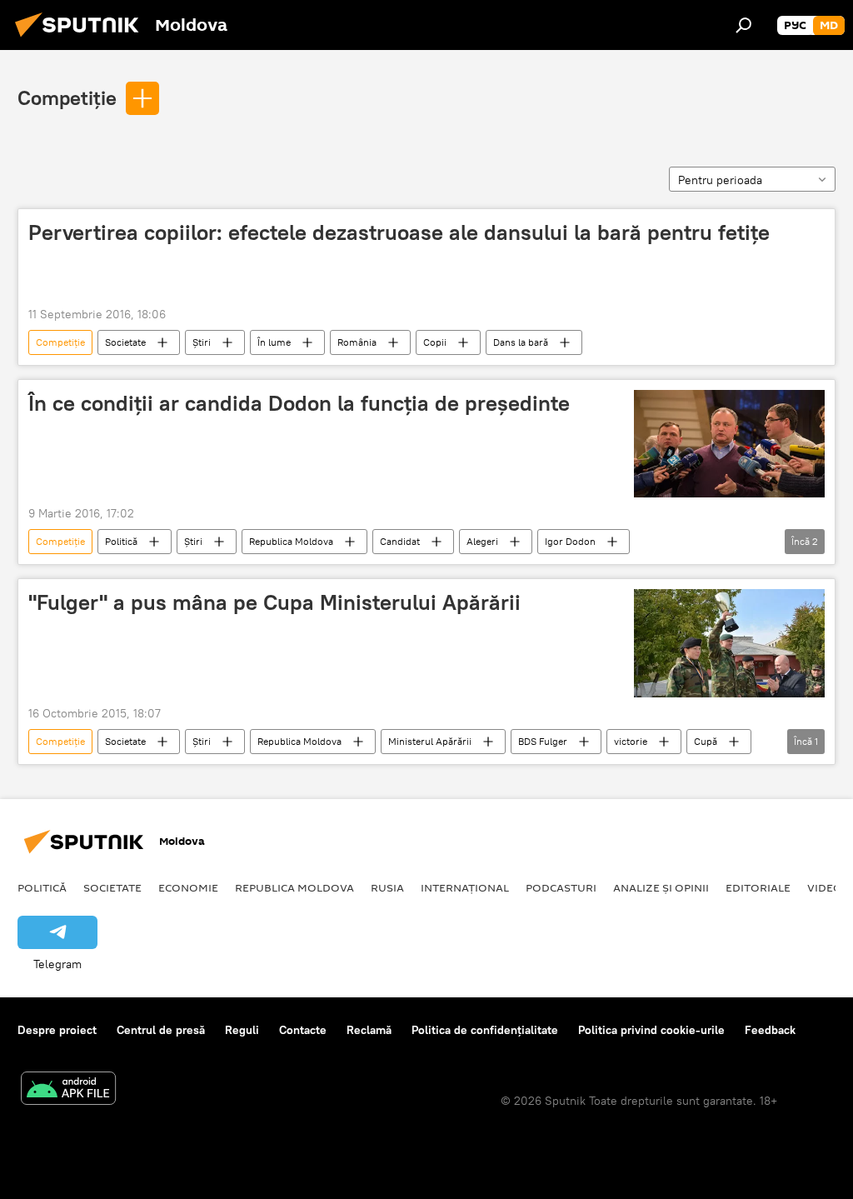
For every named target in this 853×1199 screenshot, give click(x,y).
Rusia (387, 887)
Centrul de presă (161, 1029)
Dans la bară (520, 342)
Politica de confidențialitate (485, 1029)
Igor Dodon (570, 541)
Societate (125, 342)
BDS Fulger (542, 741)
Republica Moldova (291, 541)
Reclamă (369, 1029)
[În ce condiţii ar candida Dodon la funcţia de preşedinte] (729, 443)
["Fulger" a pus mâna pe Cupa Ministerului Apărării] (729, 643)
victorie (630, 741)
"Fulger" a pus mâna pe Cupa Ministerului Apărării (274, 602)
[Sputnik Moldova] (81, 39)
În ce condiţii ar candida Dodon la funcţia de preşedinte (299, 403)
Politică (121, 541)
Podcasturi (561, 887)
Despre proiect (57, 1029)
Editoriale (758, 887)
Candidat (400, 541)
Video (824, 887)
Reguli (242, 1029)
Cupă (705, 741)
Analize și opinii (661, 887)
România (357, 342)
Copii (434, 342)
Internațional (465, 887)
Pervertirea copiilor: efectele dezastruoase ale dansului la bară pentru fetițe (399, 232)
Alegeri (482, 541)
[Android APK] (68, 1090)
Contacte (303, 1029)
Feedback (770, 1029)
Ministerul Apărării (429, 741)
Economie (188, 887)
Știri (201, 342)
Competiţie (67, 97)
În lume (274, 342)
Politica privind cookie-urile (651, 1029)
